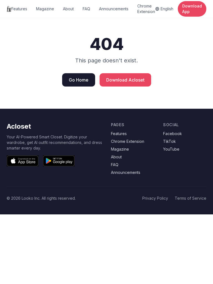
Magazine (45, 8)
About (68, 8)
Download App (192, 9)
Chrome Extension (146, 9)
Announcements (113, 8)
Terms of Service (190, 198)
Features (19, 8)
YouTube (171, 149)
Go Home (78, 80)
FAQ (86, 8)
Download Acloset (125, 80)
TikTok (169, 141)
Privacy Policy (155, 198)
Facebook (172, 133)
